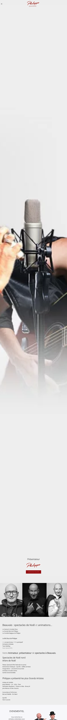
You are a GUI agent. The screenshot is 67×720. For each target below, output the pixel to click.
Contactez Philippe (33, 572)
